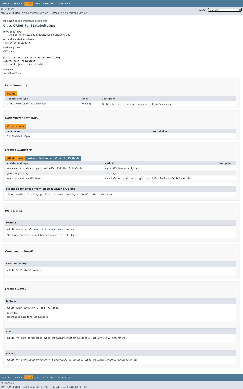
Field (25, 13)
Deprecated (48, 3)
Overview (6, 3)
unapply (109, 178)
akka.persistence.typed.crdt (31, 21)
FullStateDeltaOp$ (17, 136)
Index (60, 3)
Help (67, 3)
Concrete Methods (67, 158)
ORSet (7, 51)
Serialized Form (12, 73)
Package (18, 3)
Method (44, 13)
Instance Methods (39, 158)
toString (109, 173)
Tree (37, 3)
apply (107, 168)
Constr (34, 13)
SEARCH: (203, 10)
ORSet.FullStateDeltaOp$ (31, 103)
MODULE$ (86, 103)
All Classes (7, 9)
